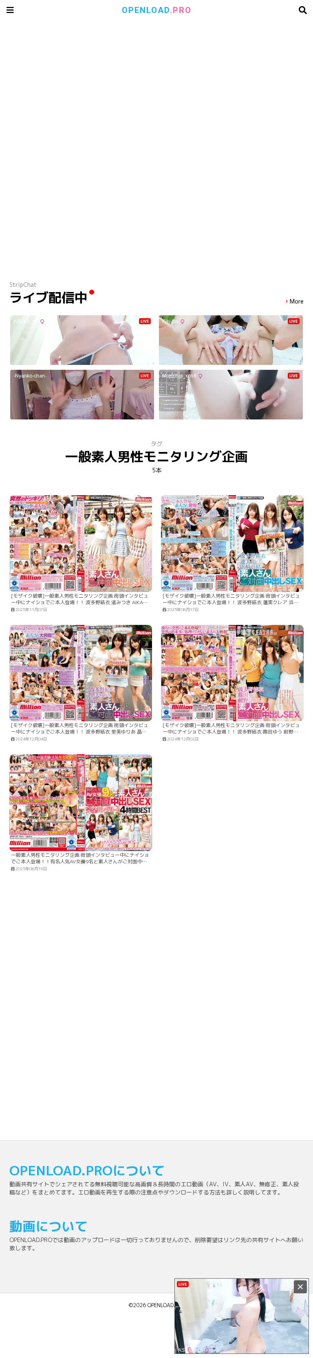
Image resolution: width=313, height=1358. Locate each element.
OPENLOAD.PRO (166, 1305)
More (297, 301)
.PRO (157, 10)
